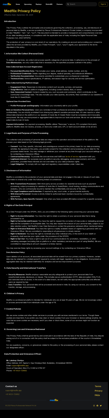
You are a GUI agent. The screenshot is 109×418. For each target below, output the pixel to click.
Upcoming (28, 4)
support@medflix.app (20, 365)
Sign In (103, 4)
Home (18, 4)
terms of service (72, 156)
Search (72, 4)
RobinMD (49, 4)
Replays (39, 4)
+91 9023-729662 (20, 371)
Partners (60, 4)
